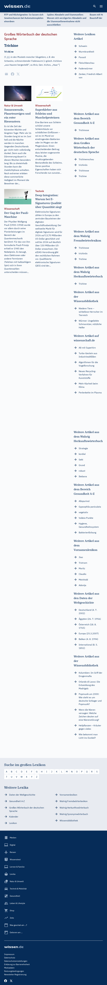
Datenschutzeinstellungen (15, 961)
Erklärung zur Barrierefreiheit (17, 964)
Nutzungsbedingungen (14, 971)
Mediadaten (9, 967)
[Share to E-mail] (6, 74)
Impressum (9, 954)
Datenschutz (9, 957)
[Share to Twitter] (18, 74)
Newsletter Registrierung (15, 974)
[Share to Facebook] (12, 74)
